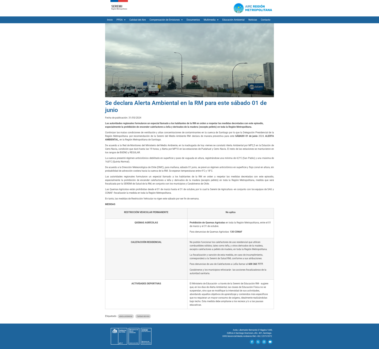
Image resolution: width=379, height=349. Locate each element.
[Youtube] (270, 342)
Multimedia (210, 19)
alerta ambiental (125, 316)
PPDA (120, 19)
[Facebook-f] (252, 342)
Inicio (110, 19)
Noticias (252, 19)
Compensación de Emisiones (165, 19)
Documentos (193, 19)
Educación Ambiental (233, 19)
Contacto (265, 19)
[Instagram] (264, 342)
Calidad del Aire (137, 19)
